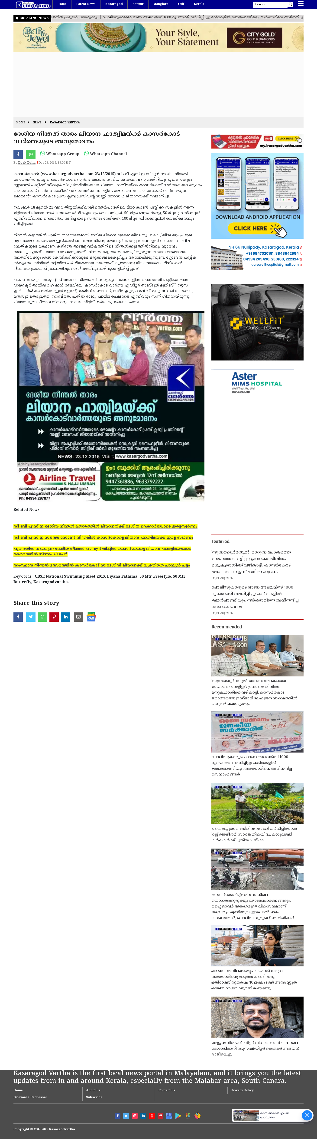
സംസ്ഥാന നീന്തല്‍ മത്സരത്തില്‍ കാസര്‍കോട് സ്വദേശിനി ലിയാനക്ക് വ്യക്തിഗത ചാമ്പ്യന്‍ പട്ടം (101, 565)
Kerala (199, 4)
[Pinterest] (160, 1116)
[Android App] (177, 1115)
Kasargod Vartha (65, 123)
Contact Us (166, 1090)
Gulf (181, 4)
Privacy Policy (242, 1090)
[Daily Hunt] (187, 1115)
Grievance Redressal (30, 1097)
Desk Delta (27, 163)
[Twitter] (126, 1116)
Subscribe (94, 1097)
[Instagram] (135, 1116)
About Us (93, 1090)
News (37, 123)
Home (62, 4)
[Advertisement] (152, 84)
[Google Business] (167, 1115)
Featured (220, 542)
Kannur (138, 4)
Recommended (226, 627)
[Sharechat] (197, 1115)
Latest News (86, 4)
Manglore (160, 4)
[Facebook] (117, 1116)
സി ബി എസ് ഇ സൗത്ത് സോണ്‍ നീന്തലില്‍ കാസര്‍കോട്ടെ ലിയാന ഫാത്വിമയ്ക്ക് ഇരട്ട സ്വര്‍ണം (103, 537)
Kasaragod (114, 4)
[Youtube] (152, 1116)
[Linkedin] (143, 1116)
